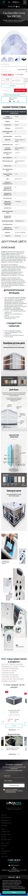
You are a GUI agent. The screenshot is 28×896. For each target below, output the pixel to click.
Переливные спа (5, 820)
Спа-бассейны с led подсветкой (10, 676)
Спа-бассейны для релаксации (10, 674)
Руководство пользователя (18, 80)
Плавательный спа (6, 817)
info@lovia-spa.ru (14, 865)
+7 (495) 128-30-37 (14, 860)
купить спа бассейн (7, 679)
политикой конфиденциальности (18, 94)
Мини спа (3, 815)
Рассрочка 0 (4, 845)
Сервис (3, 829)
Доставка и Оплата (6, 839)
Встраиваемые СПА (7, 666)
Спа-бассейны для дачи (8, 672)
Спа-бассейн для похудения (9, 670)
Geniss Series (5, 664)
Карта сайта (4, 856)
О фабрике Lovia (5, 831)
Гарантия (3, 837)
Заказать (13, 86)
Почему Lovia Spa (5, 834)
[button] (25, 42)
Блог (2, 848)
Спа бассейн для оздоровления (10, 668)
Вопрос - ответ (5, 843)
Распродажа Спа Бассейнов (9, 681)
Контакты (3, 853)
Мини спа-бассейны (18, 679)
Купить (14, 725)
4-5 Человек (21, 666)
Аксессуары (4, 825)
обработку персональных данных (12, 95)
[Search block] (9, 2)
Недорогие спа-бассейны (16, 664)
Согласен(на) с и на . (15, 94)
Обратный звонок (14, 862)
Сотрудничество (5, 851)
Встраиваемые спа (6, 823)
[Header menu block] (3, 2)
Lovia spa (15, 666)
